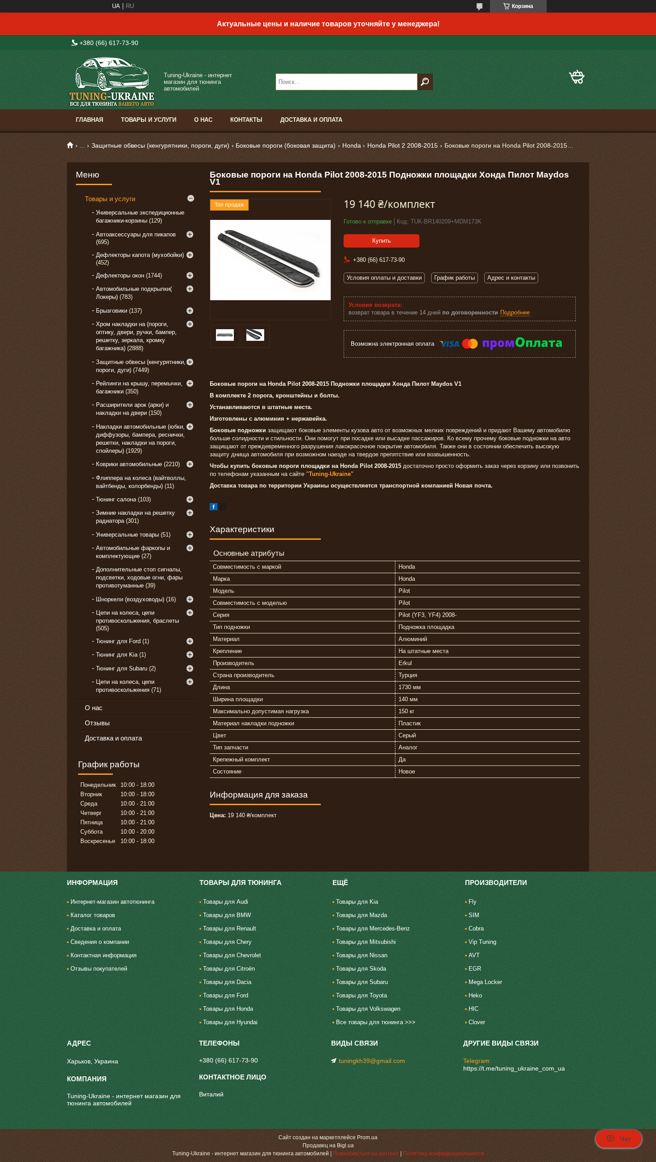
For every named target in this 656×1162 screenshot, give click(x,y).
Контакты (246, 119)
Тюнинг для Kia (116, 654)
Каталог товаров (93, 915)
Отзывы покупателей (99, 968)
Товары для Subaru (362, 982)
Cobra (476, 928)
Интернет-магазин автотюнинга (112, 901)
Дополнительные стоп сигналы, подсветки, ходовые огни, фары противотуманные (139, 577)
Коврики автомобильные (129, 464)
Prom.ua (367, 1137)
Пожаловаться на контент (366, 1153)
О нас (203, 119)
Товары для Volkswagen (368, 1008)
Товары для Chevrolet (232, 955)
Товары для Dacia (227, 982)
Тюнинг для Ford (118, 641)
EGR (475, 968)
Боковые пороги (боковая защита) (286, 145)
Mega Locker (485, 982)
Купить (381, 240)
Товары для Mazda (361, 915)
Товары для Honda (228, 1008)
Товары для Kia (357, 901)
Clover (477, 1022)
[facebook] (213, 508)
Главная (89, 119)
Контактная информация (104, 955)
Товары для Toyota (361, 995)
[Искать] (425, 82)
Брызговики (111, 310)
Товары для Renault (229, 928)
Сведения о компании (100, 942)
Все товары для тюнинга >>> (375, 1022)
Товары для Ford (225, 995)
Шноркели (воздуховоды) (130, 599)
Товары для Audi (225, 901)
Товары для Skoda (361, 968)
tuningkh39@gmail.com (372, 1060)
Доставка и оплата (311, 119)
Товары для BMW (227, 915)
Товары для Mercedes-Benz (373, 928)
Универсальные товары (127, 534)
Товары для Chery (227, 942)
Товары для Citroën (229, 968)
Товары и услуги (148, 119)
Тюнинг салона (116, 499)
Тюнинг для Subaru (121, 668)
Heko (475, 995)
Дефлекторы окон (120, 275)
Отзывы (97, 723)
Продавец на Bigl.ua (328, 1145)
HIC (473, 1008)
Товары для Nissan (361, 955)
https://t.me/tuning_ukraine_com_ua (514, 1068)
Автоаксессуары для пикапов (136, 234)
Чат (625, 1138)
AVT (474, 955)
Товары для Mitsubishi (366, 942)
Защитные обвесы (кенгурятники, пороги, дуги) (160, 145)
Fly (473, 901)
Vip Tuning (482, 942)
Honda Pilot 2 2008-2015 (402, 145)
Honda (351, 145)
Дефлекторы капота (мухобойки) (140, 255)
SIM (474, 915)
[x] (223, 508)
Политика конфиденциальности (443, 1153)
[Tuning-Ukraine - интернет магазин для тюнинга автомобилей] (111, 82)
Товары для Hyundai (230, 1022)
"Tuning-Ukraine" (329, 474)
